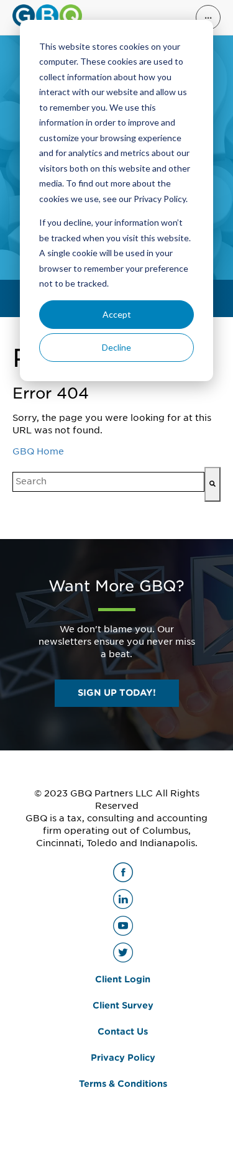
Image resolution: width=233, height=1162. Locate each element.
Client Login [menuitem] (122, 979)
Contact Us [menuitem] (123, 1031)
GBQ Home (38, 451)
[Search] (212, 484)
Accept (117, 314)
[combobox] (108, 482)
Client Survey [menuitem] (123, 1005)
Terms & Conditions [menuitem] (123, 1084)
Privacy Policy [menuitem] (123, 1058)
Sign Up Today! (117, 693)
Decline (116, 347)
